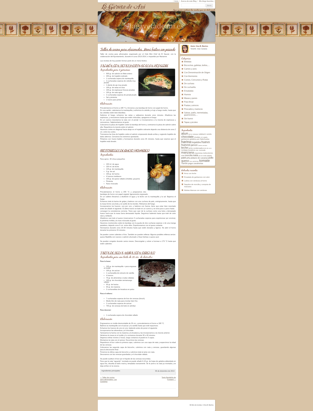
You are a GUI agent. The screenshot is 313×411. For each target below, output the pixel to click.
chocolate (187, 136)
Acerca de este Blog (188, 1)
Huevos (187, 94)
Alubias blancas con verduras (195, 190)
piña (188, 158)
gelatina (193, 139)
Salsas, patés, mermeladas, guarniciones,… (196, 114)
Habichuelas (204, 139)
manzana (187, 152)
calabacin (202, 134)
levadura (191, 150)
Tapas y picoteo (191, 122)
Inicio (176, 1)
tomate (204, 160)
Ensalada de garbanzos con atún (197, 177)
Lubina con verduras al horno (195, 181)
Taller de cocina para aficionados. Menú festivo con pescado (137, 49)
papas (209, 156)
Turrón (184, 163)
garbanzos (185, 139)
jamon (194, 145)
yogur (190, 163)
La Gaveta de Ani (123, 6)
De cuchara (189, 83)
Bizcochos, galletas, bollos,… (197, 65)
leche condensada (196, 148)
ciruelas (197, 137)
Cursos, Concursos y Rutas (196, 80)
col (201, 137)
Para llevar (189, 102)
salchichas (195, 161)
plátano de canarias (199, 158)
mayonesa (198, 153)
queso (185, 160)
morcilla (188, 155)
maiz (197, 150)
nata (195, 155)
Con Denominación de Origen (197, 72)
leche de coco (207, 148)
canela (209, 134)
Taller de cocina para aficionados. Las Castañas (108, 379)
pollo (210, 157)
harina (186, 142)
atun (184, 133)
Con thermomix (190, 76)
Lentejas (184, 150)
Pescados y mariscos (193, 109)
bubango (195, 134)
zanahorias (198, 163)
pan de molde (203, 155)
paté (183, 157)
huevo (205, 142)
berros (190, 134)
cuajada (205, 137)
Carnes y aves (190, 69)
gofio (197, 139)
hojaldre (196, 142)
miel (182, 156)
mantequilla (202, 150)
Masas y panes (190, 98)
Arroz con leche (190, 173)
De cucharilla (190, 87)
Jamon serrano (202, 145)
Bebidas (187, 62)
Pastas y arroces (191, 105)
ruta (191, 161)
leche (184, 147)
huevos (185, 144)
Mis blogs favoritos (206, 1)
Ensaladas (188, 91)
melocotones (208, 153)
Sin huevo (188, 119)
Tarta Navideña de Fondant (169, 378)
